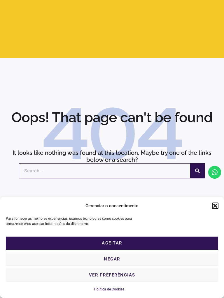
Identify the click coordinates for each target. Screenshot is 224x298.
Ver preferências (112, 275)
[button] (215, 206)
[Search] (197, 171)
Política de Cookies (109, 289)
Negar (112, 259)
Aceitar (112, 243)
